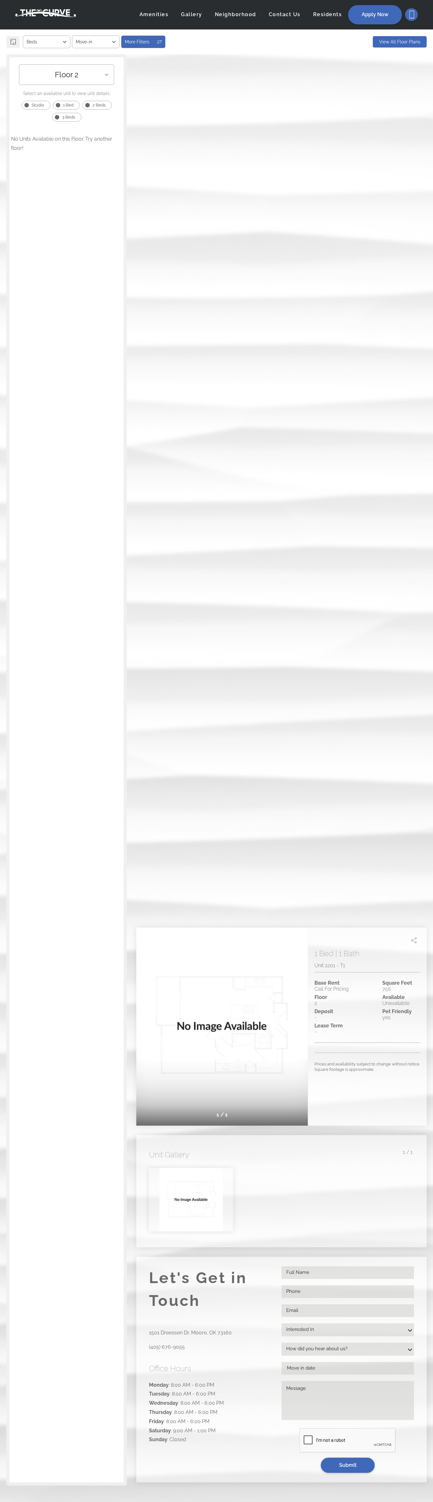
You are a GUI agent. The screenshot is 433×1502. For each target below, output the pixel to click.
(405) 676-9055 (167, 1347)
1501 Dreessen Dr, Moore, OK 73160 (190, 1333)
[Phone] (411, 14)
